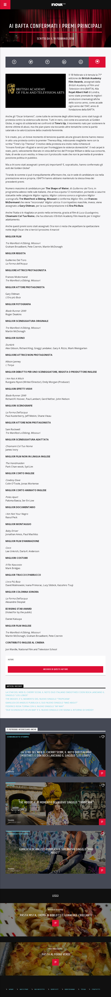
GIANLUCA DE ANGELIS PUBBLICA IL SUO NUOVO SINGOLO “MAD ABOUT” (41, 702)
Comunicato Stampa (18, 736)
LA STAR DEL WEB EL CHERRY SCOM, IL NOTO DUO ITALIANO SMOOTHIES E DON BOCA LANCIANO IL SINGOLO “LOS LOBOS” (55, 754)
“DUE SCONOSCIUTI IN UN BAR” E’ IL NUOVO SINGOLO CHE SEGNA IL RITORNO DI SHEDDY (49, 709)
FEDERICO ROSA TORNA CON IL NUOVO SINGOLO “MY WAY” (34, 706)
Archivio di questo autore (55, 669)
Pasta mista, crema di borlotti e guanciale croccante (56, 915)
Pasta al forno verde (56, 954)
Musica (10, 785)
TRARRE (11, 771)
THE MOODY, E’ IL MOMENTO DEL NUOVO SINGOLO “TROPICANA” (37, 698)
